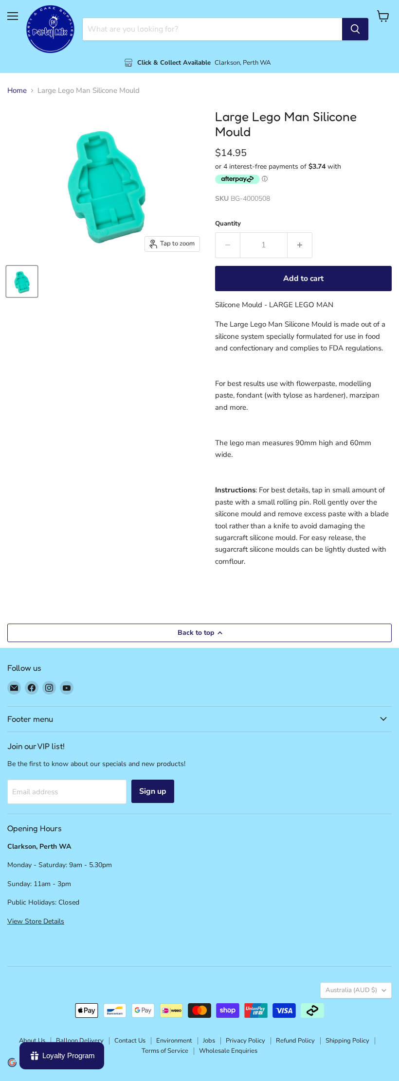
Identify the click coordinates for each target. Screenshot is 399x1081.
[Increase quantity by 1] (300, 245)
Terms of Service (165, 1050)
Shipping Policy (347, 1040)
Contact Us (129, 1040)
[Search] (355, 29)
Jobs (209, 1040)
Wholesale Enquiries (228, 1050)
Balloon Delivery (80, 1040)
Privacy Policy (245, 1040)
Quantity (228, 223)
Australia (351, 990)
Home (17, 91)
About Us (32, 1040)
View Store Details (35, 921)
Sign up (152, 791)
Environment (174, 1040)
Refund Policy (295, 1040)
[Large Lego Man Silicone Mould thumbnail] (21, 281)
